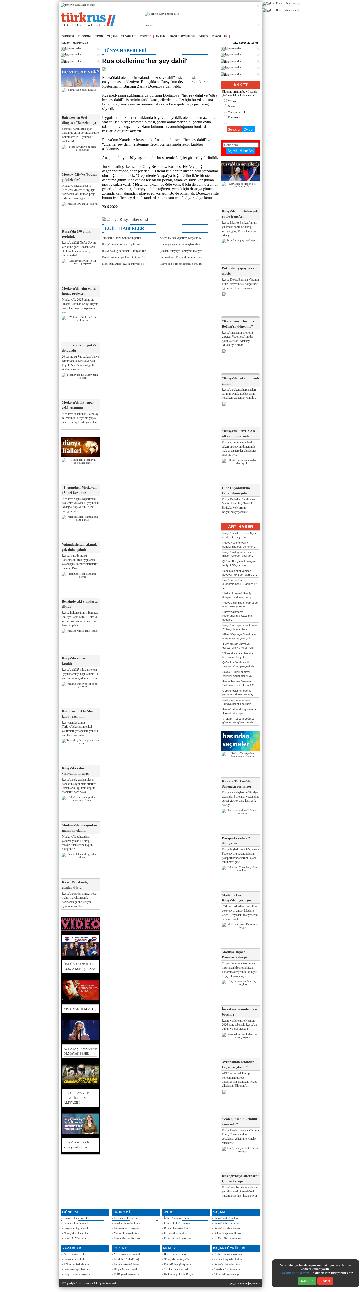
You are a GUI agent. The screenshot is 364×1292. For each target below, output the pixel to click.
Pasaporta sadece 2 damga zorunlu (236, 840)
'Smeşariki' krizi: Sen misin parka (121, 238)
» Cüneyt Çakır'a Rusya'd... (177, 1222)
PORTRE (145, 36)
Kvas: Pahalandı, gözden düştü (75, 884)
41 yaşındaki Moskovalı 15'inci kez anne (79, 490)
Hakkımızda (80, 42)
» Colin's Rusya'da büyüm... (228, 1259)
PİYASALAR (219, 36)
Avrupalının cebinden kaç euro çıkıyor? (238, 1064)
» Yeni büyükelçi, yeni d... (127, 1253)
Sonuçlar (234, 129)
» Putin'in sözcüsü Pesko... (127, 1264)
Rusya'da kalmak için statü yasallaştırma (78, 1144)
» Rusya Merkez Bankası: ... (128, 1238)
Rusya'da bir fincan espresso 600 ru (181, 263)
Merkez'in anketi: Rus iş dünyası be (123, 263)
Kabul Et (307, 1281)
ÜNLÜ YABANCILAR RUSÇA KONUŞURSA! (79, 966)
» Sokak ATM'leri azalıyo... (77, 1238)
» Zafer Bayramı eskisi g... (76, 1253)
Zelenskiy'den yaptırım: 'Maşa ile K (180, 238)
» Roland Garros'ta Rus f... (177, 1228)
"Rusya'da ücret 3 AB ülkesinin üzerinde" (238, 433)
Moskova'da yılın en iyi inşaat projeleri (79, 291)
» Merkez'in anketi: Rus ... (127, 1233)
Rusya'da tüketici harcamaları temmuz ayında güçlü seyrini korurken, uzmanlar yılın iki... (239, 394)
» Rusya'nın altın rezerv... (126, 1217)
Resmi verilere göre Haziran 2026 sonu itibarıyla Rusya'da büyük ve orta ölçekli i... (239, 1025)
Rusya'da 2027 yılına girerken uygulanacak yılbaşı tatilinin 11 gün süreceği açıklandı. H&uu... (80, 674)
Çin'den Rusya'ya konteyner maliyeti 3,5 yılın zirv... (239, 563)
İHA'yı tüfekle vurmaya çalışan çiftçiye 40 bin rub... (238, 645)
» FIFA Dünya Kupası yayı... (178, 1238)
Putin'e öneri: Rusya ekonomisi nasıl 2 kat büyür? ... (239, 584)
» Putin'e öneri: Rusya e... (126, 1228)
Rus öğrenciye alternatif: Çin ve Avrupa (240, 1178)
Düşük (231, 106)
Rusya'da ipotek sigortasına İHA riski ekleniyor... (239, 711)
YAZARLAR (128, 36)
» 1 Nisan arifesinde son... (76, 1264)
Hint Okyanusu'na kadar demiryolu (236, 490)
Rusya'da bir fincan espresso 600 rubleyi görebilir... (240, 604)
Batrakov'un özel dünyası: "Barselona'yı (79, 120)
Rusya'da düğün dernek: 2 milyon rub (124, 251)
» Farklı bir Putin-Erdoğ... (127, 1259)
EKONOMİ (84, 36)
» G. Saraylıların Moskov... (177, 1233)
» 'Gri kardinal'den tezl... (176, 1269)
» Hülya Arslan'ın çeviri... (126, 1269)
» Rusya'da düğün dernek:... (228, 1217)
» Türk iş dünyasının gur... (227, 1274)
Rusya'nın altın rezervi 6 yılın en (121, 244)
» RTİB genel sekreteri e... (126, 1274)
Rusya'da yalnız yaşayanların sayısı (75, 770)
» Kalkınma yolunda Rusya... (178, 1274)
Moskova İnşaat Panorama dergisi (235, 954)
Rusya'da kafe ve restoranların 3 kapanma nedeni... (237, 615)
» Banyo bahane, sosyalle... (77, 1274)
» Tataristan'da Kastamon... (227, 1269)
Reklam (65, 42)
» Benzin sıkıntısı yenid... (75, 1222)
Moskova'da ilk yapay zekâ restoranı (78, 405)
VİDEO (203, 36)
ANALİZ (161, 36)
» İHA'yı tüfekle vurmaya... (228, 1238)
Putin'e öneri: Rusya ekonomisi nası (181, 257)
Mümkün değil (236, 111)
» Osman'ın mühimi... (73, 1259)
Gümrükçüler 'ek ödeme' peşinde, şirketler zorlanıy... (238, 692)
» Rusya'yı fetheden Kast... (227, 1264)
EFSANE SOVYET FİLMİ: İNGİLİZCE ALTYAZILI (77, 1097)
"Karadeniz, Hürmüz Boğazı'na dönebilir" (238, 323)
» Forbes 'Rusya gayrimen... (228, 1253)
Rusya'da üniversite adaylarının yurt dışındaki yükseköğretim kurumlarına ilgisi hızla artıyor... (240, 1191)
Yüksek (232, 101)
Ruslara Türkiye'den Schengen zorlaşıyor (237, 783)
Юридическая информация (244, 1283)
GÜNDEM (68, 36)
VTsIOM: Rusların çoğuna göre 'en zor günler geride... (238, 720)
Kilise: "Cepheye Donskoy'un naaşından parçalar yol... (239, 636)
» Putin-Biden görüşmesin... (178, 1264)
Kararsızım (234, 117)
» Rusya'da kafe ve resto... (227, 1228)
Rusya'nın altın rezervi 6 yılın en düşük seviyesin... (239, 535)
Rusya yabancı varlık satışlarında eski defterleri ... (239, 544)
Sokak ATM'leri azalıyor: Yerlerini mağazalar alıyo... (238, 673)
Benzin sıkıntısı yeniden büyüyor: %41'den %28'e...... (239, 572)
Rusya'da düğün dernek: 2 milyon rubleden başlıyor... (238, 554)
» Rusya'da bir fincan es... (227, 1222)
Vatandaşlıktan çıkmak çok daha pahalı (79, 547)
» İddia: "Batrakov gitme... (177, 1217)
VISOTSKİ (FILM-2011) (80, 1009)
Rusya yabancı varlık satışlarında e (180, 244)
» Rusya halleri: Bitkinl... (176, 1253)
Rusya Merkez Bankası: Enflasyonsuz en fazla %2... (239, 683)
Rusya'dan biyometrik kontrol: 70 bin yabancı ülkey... (240, 627)
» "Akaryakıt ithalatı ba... (75, 1233)
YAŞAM (112, 36)
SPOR (99, 36)
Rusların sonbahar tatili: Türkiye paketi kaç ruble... (238, 702)
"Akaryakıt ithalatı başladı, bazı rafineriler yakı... (238, 655)
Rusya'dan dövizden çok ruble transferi (240, 214)
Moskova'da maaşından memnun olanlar (79, 827)
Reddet (325, 1281)
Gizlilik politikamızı (294, 1273)
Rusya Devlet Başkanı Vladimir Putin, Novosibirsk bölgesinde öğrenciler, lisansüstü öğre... (240, 284)
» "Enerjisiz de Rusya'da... (177, 1259)
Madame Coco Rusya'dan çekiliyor (236, 897)
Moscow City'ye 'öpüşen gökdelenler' (79, 177)
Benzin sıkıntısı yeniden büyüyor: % (123, 257)
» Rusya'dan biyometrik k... (77, 1228)
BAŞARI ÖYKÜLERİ (182, 36)
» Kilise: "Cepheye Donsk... (228, 1233)
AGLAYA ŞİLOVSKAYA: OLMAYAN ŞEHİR (80, 1051)
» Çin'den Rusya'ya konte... (127, 1222)
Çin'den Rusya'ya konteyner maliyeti (181, 251)
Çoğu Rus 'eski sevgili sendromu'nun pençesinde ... (239, 664)
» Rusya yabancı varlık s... (76, 1217)
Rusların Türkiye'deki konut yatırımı (78, 714)
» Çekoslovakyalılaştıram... (76, 1269)
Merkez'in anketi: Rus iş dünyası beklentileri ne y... (237, 595)
